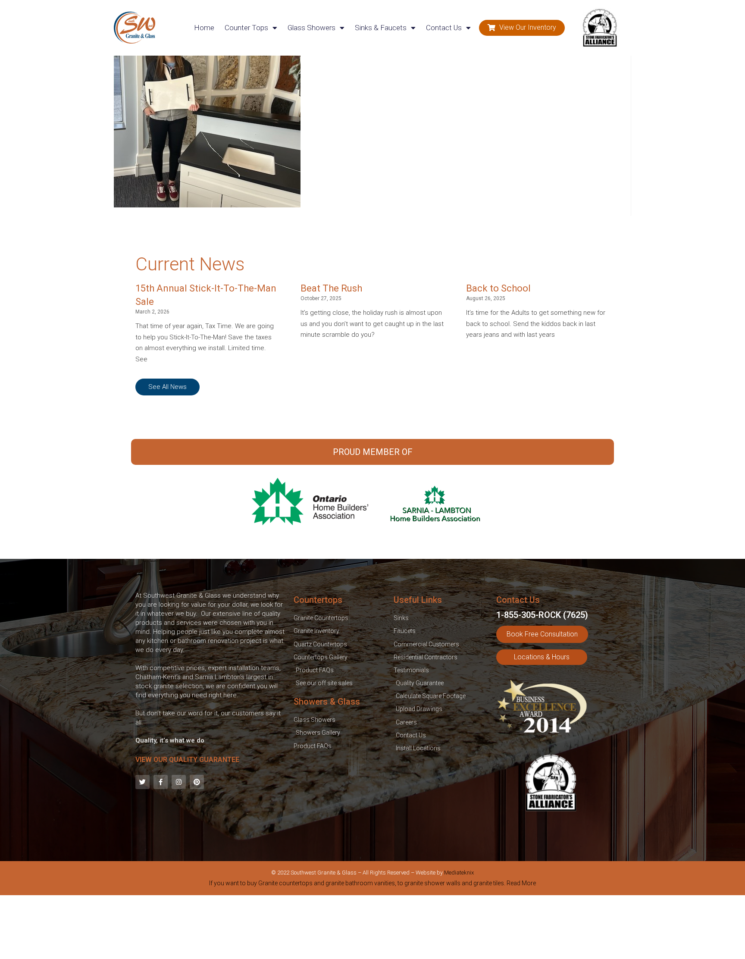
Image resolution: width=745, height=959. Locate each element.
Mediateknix (459, 872)
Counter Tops (246, 27)
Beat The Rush (331, 288)
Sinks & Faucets (381, 27)
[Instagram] (179, 782)
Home (204, 27)
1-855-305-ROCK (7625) (542, 615)
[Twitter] (142, 782)
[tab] (372, 884)
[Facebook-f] (160, 782)
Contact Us (444, 27)
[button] (522, 28)
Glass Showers (311, 27)
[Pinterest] (197, 782)
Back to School (498, 288)
